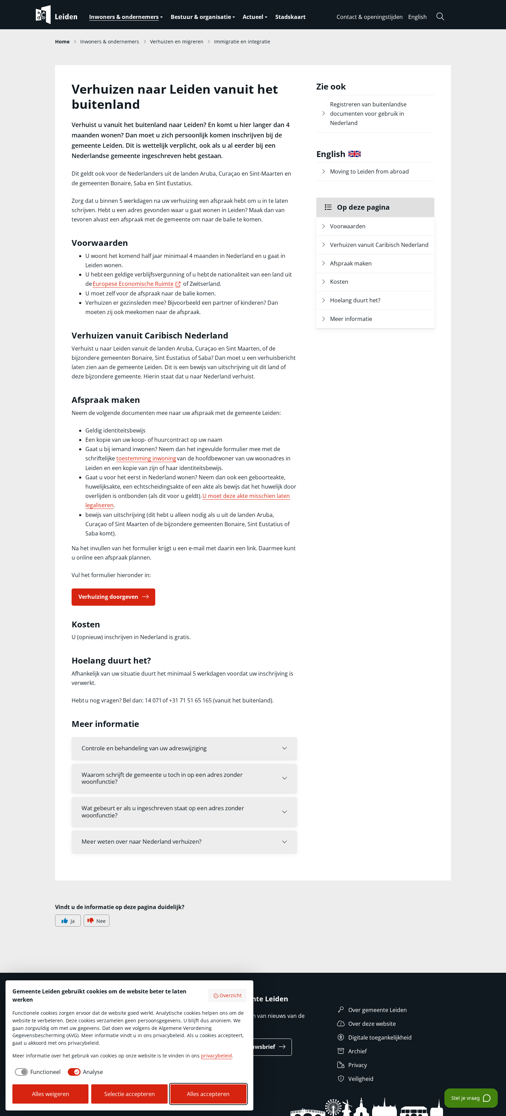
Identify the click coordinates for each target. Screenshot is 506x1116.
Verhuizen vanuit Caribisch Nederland (379, 245)
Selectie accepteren (129, 1094)
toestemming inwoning (146, 458)
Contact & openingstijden (370, 17)
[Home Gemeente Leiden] (70, 14)
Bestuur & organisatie (201, 17)
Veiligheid (360, 1079)
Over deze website (372, 1024)
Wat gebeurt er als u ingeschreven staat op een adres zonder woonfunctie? (163, 811)
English (417, 17)
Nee (101, 921)
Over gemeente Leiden (377, 1010)
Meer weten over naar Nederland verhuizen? (141, 841)
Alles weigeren (50, 1094)
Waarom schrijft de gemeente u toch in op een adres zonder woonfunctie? (162, 778)
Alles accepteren (208, 1094)
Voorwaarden (349, 226)
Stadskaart (290, 17)
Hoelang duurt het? (356, 300)
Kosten (340, 281)
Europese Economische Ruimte (137, 284)
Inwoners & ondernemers (124, 17)
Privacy (357, 1065)
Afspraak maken (351, 263)
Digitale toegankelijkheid (380, 1037)
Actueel (253, 17)
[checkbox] (36, 1072)
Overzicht (231, 995)
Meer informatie (351, 319)
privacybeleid (216, 1055)
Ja (73, 921)
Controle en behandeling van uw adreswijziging (144, 748)
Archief (357, 1051)
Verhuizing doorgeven (108, 597)
